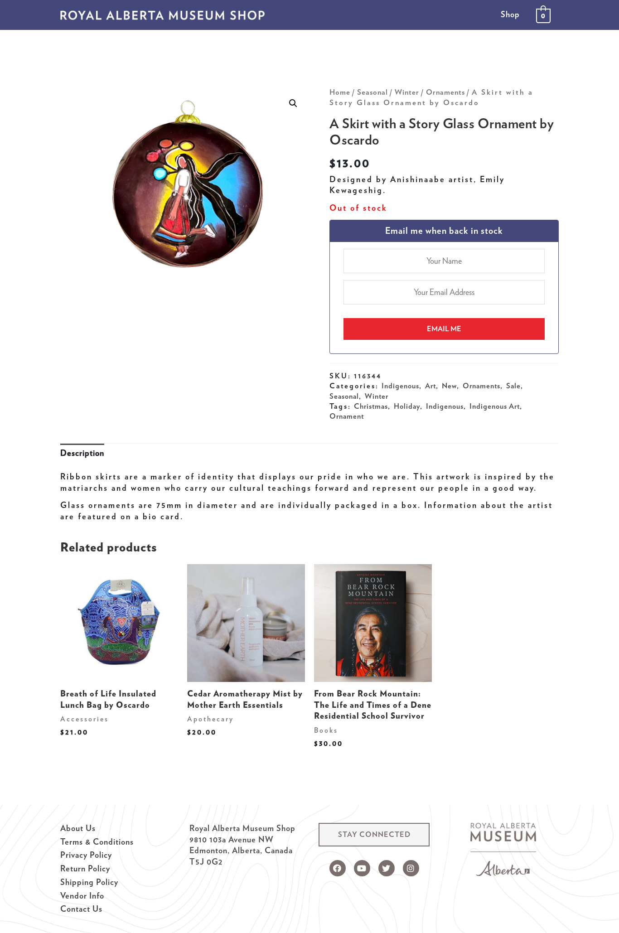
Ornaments (445, 92)
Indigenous (400, 385)
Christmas (371, 406)
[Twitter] (386, 868)
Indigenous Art (494, 406)
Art (430, 385)
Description (82, 453)
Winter (407, 92)
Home (339, 92)
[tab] (82, 453)
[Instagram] (411, 868)
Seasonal (372, 92)
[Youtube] (362, 868)
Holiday (407, 406)
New (449, 385)
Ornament (346, 416)
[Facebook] (337, 868)
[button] (374, 834)
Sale (513, 385)
